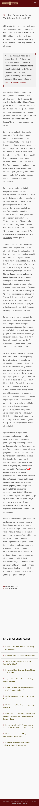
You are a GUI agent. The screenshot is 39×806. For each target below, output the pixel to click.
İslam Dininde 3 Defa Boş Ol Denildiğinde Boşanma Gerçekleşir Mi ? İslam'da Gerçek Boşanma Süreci (19, 716)
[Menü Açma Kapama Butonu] (35, 3)
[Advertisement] (19, 615)
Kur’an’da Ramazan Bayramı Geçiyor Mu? (19, 655)
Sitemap (25, 803)
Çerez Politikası (16, 803)
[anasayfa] (10, 3)
